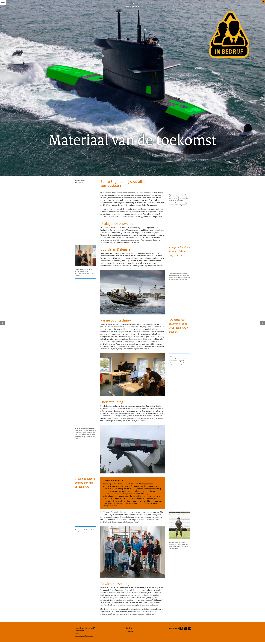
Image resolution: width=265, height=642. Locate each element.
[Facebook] (181, 628)
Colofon (129, 628)
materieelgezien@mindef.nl (84, 636)
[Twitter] (185, 628)
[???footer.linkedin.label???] (190, 628)
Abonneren (130, 631)
